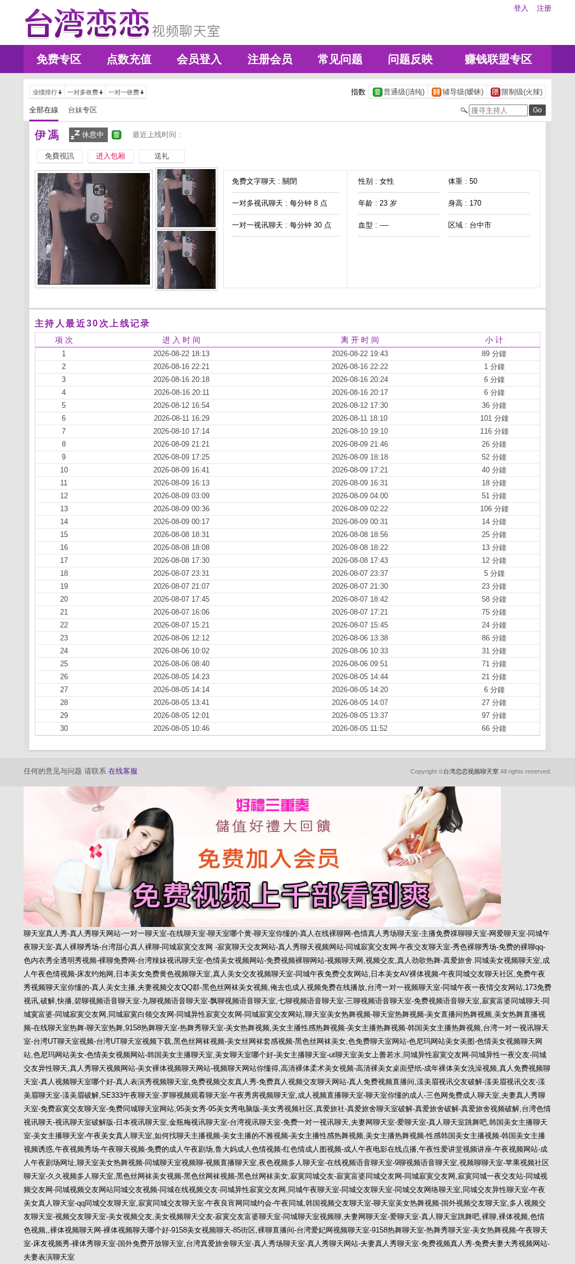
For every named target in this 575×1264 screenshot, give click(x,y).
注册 (544, 8)
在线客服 (123, 771)
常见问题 (340, 59)
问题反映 (410, 59)
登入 (521, 8)
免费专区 (58, 59)
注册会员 (270, 59)
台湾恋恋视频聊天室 (471, 771)
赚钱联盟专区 (498, 59)
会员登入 (199, 59)
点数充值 (129, 59)
